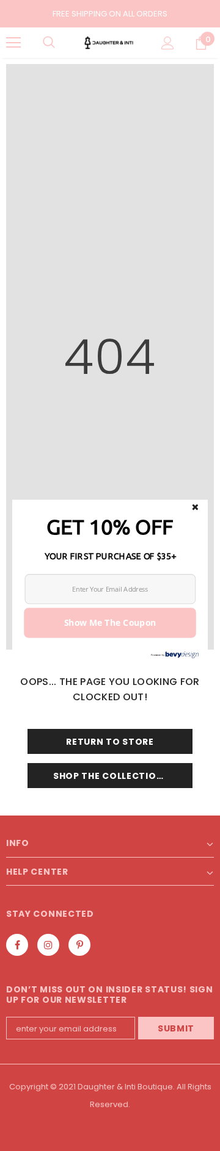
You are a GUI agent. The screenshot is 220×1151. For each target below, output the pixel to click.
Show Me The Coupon (110, 622)
